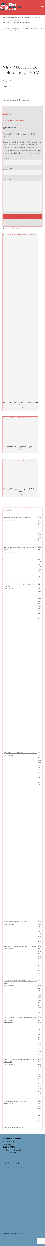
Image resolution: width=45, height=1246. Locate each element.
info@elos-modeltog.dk (12, 1150)
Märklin (13, 28)
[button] (42, 5)
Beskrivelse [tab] (7, 114)
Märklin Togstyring (23, 28)
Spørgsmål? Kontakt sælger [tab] (13, 120)
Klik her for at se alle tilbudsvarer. (13, 1127)
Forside (7, 28)
